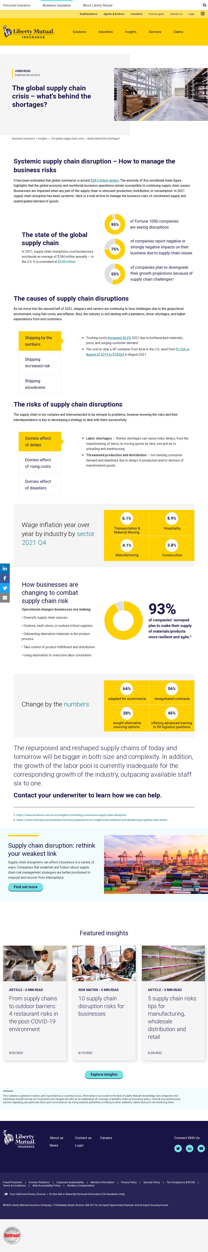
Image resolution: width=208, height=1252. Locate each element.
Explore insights (104, 1074)
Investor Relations (39, 1182)
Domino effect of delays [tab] (38, 441)
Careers (106, 1138)
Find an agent (156, 14)
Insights (130, 32)
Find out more (25, 887)
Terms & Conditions (14, 1185)
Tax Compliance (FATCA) (181, 1182)
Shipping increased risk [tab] (37, 362)
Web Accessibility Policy (46, 1185)
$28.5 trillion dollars (105, 180)
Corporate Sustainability (70, 1182)
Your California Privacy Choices (27, 1194)
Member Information (102, 1182)
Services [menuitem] (155, 32)
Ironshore (137, 14)
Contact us (176, 14)
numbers (76, 704)
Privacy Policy (129, 1182)
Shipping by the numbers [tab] (38, 341)
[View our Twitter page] (178, 1148)
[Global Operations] (203, 13)
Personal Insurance (16, 5)
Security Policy (151, 1182)
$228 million (66, 262)
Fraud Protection (12, 1182)
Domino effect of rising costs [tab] (38, 463)
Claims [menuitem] (178, 32)
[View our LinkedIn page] (189, 1148)
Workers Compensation (80, 1185)
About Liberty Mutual (97, 5)
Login (191, 14)
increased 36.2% (119, 338)
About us (56, 1138)
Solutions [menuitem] (79, 32)
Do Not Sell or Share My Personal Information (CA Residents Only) (87, 1194)
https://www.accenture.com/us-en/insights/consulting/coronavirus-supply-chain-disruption (71, 815)
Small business (88, 14)
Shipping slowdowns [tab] (35, 384)
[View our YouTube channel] (201, 1148)
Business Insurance (57, 5)
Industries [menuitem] (105, 32)
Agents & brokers (114, 14)
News (54, 1145)
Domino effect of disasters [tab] (38, 484)
